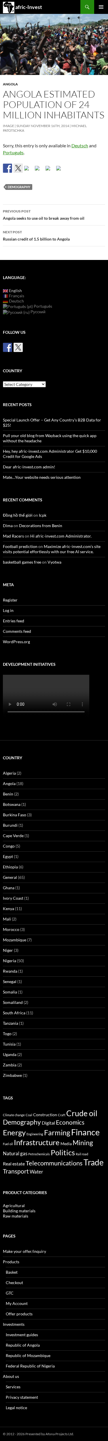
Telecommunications (54, 1163)
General (10, 877)
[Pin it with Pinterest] (39, 170)
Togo (7, 1033)
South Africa (14, 1012)
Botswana (11, 804)
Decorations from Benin (40, 525)
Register (10, 599)
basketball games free (22, 562)
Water (36, 1172)
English (15, 290)
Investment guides (22, 1334)
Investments (13, 1324)
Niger (8, 950)
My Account (17, 1303)
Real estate (14, 1163)
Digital (48, 1122)
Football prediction (20, 546)
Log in (8, 610)
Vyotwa (54, 562)
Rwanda (10, 971)
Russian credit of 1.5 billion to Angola (36, 235)
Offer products (19, 1313)
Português (13, 152)
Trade (94, 1162)
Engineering (34, 1134)
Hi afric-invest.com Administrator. (61, 536)
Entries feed (13, 620)
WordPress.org (16, 641)
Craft (61, 1115)
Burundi (10, 825)
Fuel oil (8, 1144)
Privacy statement (22, 1397)
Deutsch (79, 145)
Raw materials (15, 1215)
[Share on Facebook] (7, 168)
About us (11, 1376)
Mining (83, 1142)
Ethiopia (10, 866)
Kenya (8, 908)
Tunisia (9, 1044)
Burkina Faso (14, 814)
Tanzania (10, 1023)
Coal (29, 1115)
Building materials (19, 1210)
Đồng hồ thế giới (18, 515)
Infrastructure (37, 1142)
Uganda (9, 1054)
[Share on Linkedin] (50, 170)
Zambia (9, 1064)
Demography (19, 187)
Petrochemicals (39, 1154)
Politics (63, 1152)
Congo (9, 846)
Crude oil (81, 1113)
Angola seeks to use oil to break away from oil (43, 215)
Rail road (82, 1154)
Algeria (9, 773)
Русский (38, 311)
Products (11, 1261)
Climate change (14, 1115)
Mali (7, 918)
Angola (10, 84)
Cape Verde (13, 835)
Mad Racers (13, 536)
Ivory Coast (13, 898)
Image (8, 126)
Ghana (8, 887)
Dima (8, 525)
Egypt (8, 856)
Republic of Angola (23, 1345)
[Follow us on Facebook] (7, 347)
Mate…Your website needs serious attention (42, 477)
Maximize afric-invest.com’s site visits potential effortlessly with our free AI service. (52, 549)
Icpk (42, 515)
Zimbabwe (12, 1075)
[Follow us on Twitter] (18, 347)
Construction (45, 1114)
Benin (8, 793)
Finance (85, 1132)
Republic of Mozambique (28, 1355)
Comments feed (17, 631)
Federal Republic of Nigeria (30, 1365)
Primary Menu (101, 7)
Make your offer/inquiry (24, 1251)
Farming (57, 1132)
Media (66, 1143)
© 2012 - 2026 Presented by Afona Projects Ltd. (38, 1434)
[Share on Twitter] (18, 168)
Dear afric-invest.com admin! (29, 466)
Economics (70, 1122)
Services (13, 1386)
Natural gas (15, 1153)
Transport (16, 1171)
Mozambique (14, 939)
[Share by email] (60, 170)
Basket (12, 1272)
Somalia (10, 991)
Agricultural (14, 1205)
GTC (10, 1292)
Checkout (14, 1282)
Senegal (9, 981)
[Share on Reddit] (28, 170)
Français (16, 295)
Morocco (11, 929)
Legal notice (16, 1407)
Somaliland (13, 1002)
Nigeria (9, 960)
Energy (14, 1132)
